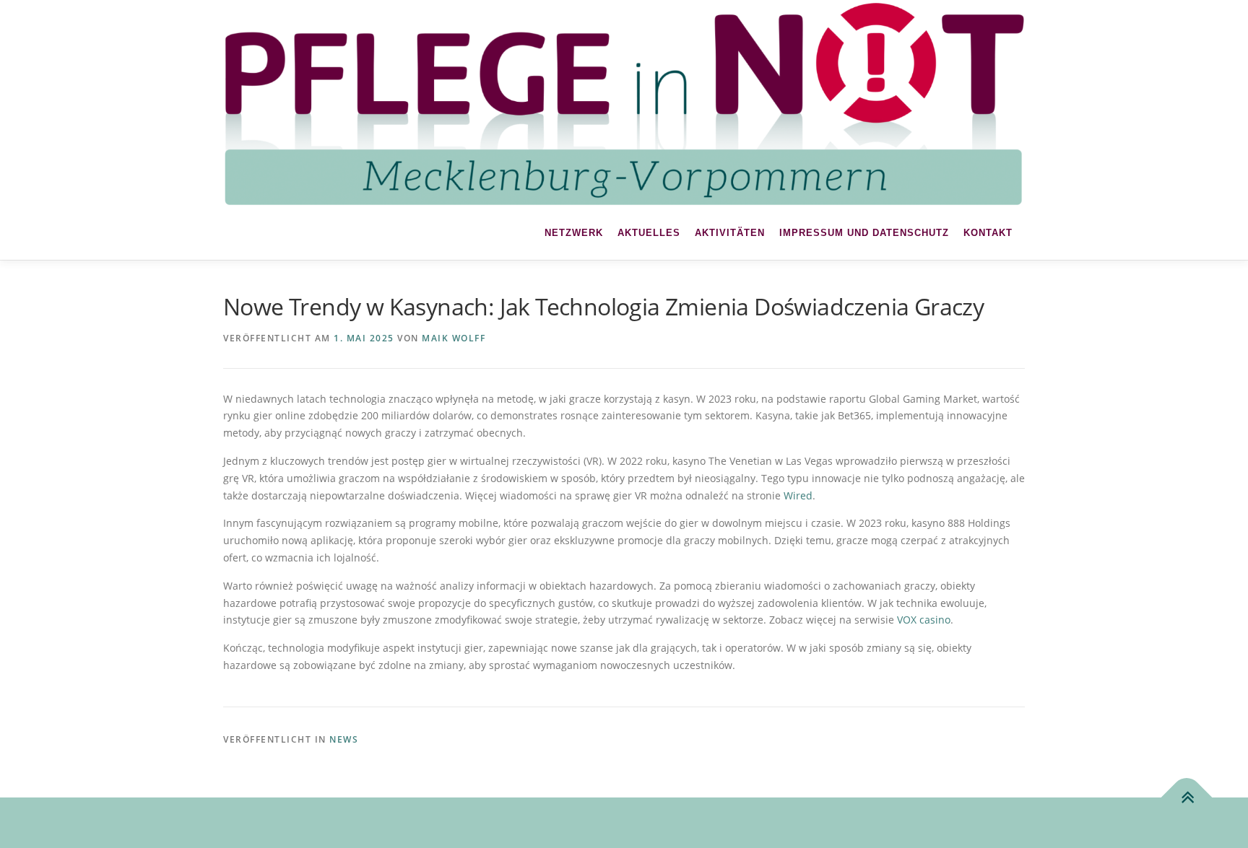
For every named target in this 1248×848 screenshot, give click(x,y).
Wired (798, 495)
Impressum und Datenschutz (864, 232)
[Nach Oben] (1187, 797)
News (343, 739)
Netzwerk (574, 232)
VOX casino (923, 619)
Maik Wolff (453, 338)
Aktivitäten (730, 232)
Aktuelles (649, 232)
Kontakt (988, 232)
